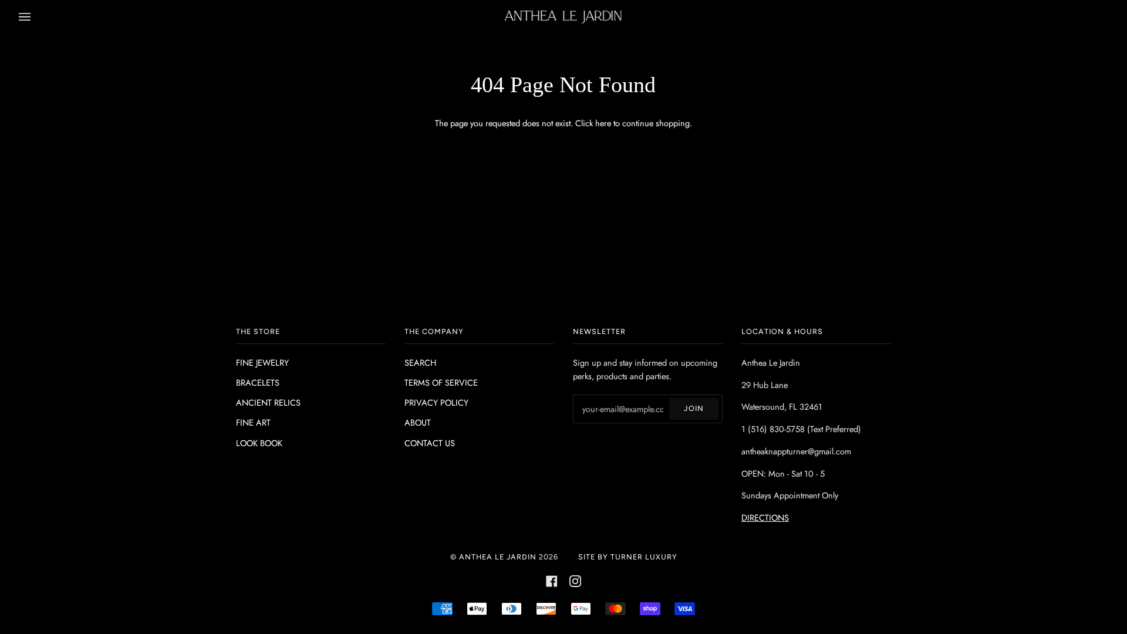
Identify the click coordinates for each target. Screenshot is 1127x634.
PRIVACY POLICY (436, 402)
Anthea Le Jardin (497, 556)
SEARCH (420, 362)
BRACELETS (257, 382)
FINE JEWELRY (262, 362)
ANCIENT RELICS (268, 402)
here (603, 123)
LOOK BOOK (259, 443)
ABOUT (417, 422)
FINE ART (253, 422)
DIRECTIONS (765, 517)
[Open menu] (36, 16)
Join (694, 408)
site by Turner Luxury (627, 556)
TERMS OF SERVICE (441, 382)
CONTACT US (429, 443)
